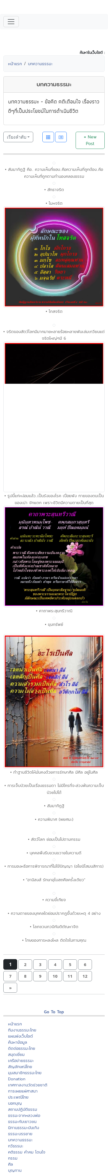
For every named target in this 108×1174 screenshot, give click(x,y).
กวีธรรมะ (15, 1146)
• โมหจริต (54, 203)
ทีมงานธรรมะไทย (22, 1030)
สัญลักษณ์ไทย (20, 1066)
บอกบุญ (15, 1103)
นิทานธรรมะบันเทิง (23, 1127)
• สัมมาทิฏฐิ (54, 806)
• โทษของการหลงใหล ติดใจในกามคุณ (54, 940)
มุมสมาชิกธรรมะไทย (25, 1073)
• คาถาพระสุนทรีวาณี (54, 611)
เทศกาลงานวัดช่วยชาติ (27, 1085)
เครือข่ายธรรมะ (21, 1060)
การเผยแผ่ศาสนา (23, 1091)
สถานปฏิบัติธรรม (22, 1109)
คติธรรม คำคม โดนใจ (26, 1152)
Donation (16, 1079)
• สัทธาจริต (54, 189)
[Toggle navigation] (11, 21)
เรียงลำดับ (16, 137)
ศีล (10, 1164)
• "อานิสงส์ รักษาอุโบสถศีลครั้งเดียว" (54, 880)
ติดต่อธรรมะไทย (21, 1048)
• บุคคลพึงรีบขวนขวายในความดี (54, 853)
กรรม (12, 1158)
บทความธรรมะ (40, 64)
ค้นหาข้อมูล (17, 1042)
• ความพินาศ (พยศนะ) (54, 819)
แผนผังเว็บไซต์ (20, 1036)
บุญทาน (15, 1170)
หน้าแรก (15, 64)
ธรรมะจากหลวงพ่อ (24, 1115)
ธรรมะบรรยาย (20, 1134)
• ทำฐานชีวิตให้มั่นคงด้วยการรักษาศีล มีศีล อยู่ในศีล (54, 772)
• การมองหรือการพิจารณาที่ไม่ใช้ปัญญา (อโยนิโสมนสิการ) (54, 866)
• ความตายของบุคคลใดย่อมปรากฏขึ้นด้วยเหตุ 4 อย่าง (54, 913)
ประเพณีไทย (18, 1097)
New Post (90, 140)
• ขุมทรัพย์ (54, 624)
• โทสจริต (54, 311)
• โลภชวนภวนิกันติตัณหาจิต (54, 926)
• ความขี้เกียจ (54, 900)
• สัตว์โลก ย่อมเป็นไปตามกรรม (54, 839)
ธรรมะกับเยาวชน (22, 1121)
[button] (25, 964)
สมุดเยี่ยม (16, 1054)
